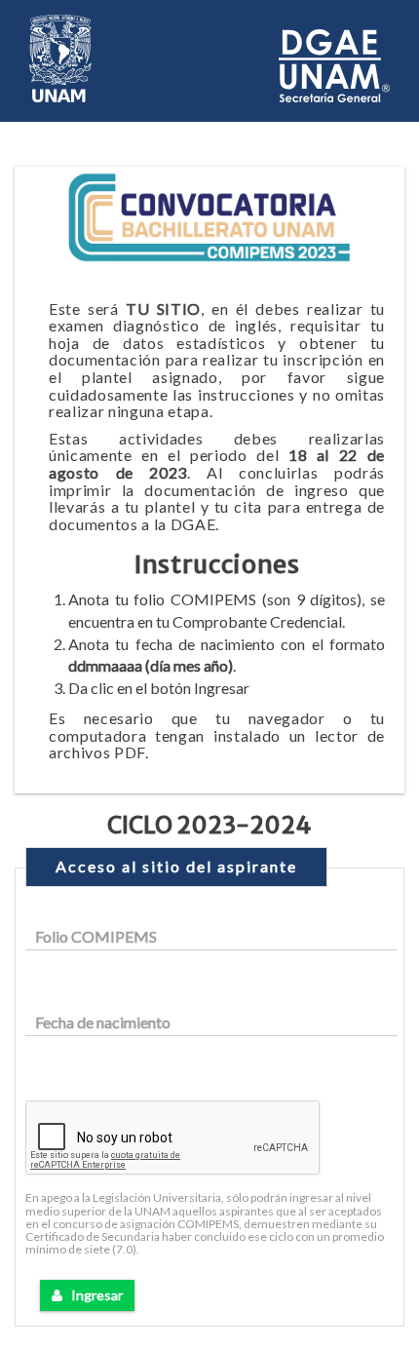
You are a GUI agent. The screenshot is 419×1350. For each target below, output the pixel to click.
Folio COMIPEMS (96, 936)
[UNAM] (60, 56)
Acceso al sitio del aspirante (176, 866)
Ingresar (92, 1295)
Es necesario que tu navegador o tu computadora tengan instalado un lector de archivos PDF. (217, 735)
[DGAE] (334, 63)
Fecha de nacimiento (103, 1022)
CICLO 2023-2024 (209, 825)
